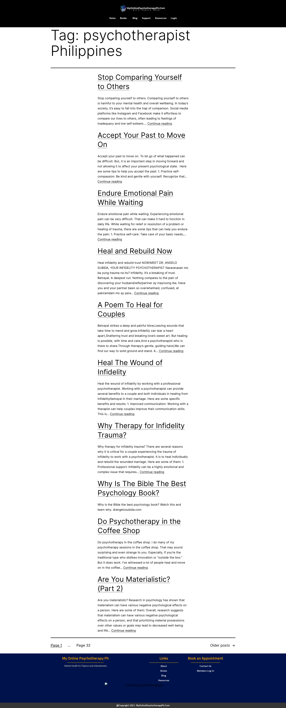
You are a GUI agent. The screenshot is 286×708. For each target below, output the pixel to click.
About (164, 666)
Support (146, 18)
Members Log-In (205, 671)
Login (174, 18)
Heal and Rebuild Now (135, 250)
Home (112, 18)
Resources (160, 18)
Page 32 (83, 645)
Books (123, 18)
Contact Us (205, 666)
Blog (135, 18)
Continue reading (159, 123)
